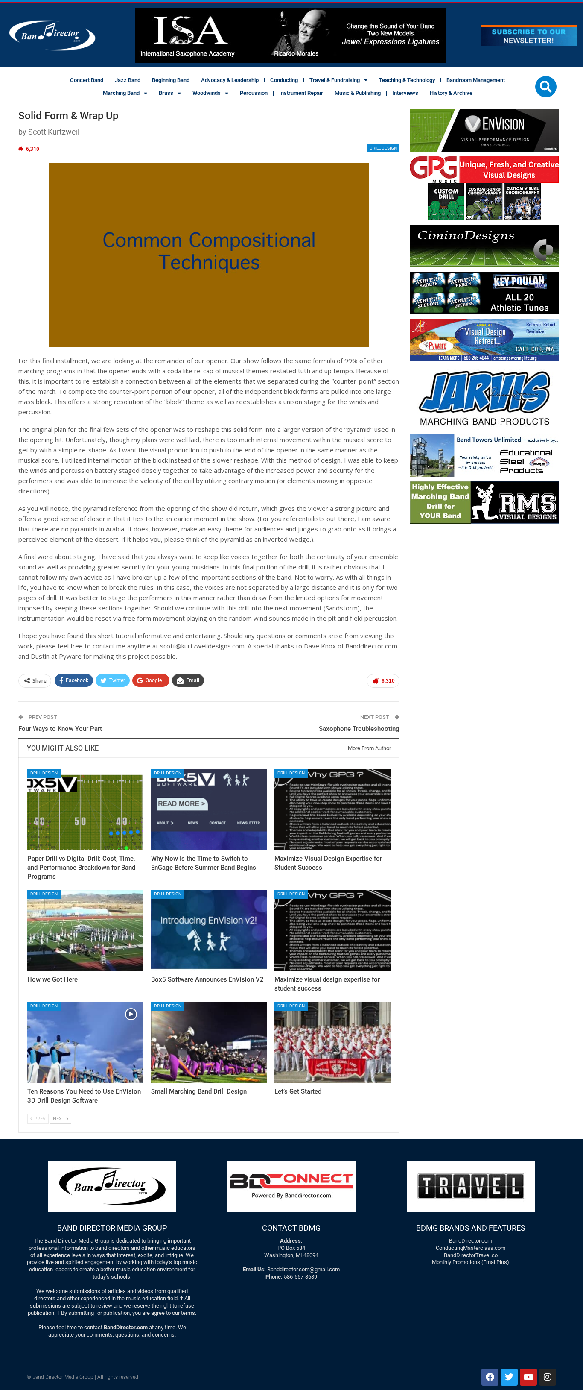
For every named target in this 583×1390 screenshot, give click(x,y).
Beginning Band (170, 80)
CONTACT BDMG (291, 1227)
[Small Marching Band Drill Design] (209, 1042)
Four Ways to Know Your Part (60, 729)
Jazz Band (127, 80)
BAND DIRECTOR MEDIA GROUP (112, 1227)
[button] (546, 86)
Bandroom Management (475, 80)
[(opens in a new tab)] (332, 809)
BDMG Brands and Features (470, 1227)
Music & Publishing (358, 93)
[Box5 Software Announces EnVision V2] (209, 930)
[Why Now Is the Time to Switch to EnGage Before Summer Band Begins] (209, 809)
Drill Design (383, 148)
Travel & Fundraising (334, 80)
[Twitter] (509, 1377)
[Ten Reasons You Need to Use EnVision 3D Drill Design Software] (85, 1042)
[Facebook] (489, 1377)
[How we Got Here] (85, 930)
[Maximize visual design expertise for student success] (332, 930)
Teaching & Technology (407, 80)
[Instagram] (547, 1377)
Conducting (284, 80)
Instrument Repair (301, 93)
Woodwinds (206, 93)
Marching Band (121, 93)
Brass (166, 93)
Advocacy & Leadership (230, 80)
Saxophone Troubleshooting (359, 729)
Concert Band (86, 80)
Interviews (405, 93)
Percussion (254, 93)
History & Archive (451, 93)
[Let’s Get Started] (332, 1042)
